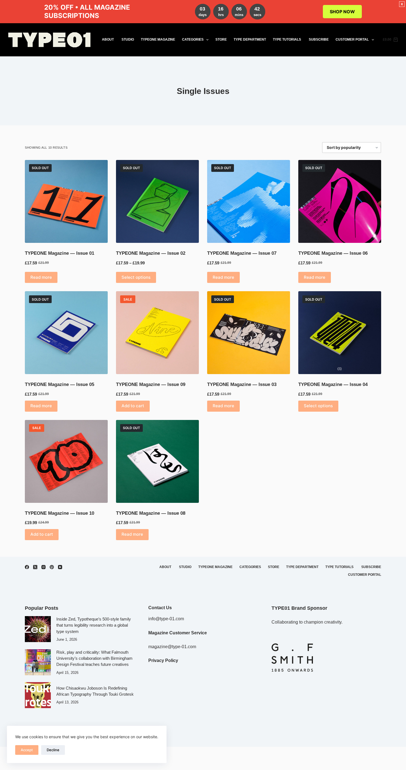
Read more (41, 277)
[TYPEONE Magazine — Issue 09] (157, 332)
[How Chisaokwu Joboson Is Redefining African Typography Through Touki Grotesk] (38, 695)
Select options (136, 277)
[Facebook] (27, 567)
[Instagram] (43, 567)
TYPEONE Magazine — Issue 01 (59, 253)
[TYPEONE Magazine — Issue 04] (339, 332)
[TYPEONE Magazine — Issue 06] (339, 201)
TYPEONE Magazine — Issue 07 (241, 253)
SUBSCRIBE (319, 39)
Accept (27, 750)
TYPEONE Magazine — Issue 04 (333, 384)
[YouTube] (60, 567)
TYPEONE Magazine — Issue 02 (150, 253)
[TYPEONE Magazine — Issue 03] (248, 332)
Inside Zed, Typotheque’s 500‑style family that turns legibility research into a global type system (93, 625)
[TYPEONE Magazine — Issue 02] (157, 201)
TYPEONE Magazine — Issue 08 (150, 513)
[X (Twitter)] (35, 567)
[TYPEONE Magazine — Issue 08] (157, 461)
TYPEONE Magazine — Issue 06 (333, 253)
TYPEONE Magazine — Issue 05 (59, 384)
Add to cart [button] (133, 405)
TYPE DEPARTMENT (250, 39)
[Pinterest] (52, 567)
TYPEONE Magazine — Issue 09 (150, 384)
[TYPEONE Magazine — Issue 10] (66, 461)
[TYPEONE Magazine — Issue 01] (66, 201)
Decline (53, 750)
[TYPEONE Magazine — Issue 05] (66, 332)
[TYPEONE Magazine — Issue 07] (248, 201)
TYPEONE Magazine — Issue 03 (241, 384)
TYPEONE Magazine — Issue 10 (59, 513)
